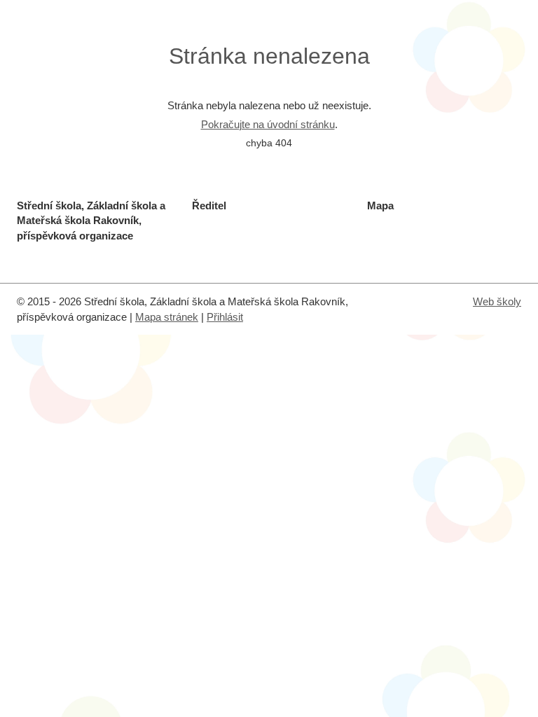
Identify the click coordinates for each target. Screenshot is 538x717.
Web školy (497, 301)
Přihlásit (225, 317)
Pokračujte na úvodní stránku (268, 124)
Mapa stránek (166, 317)
